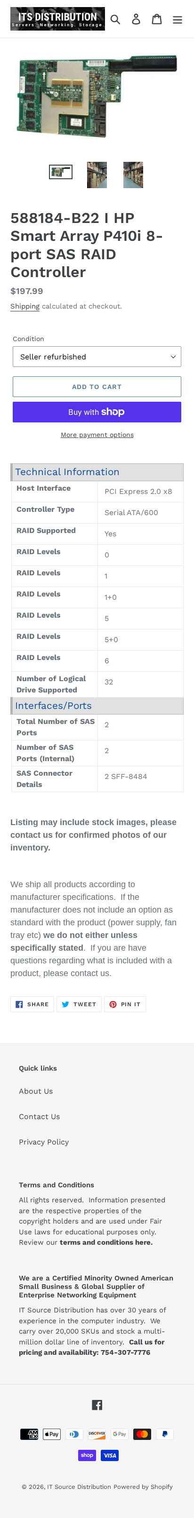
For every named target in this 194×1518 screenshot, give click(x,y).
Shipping (25, 306)
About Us (36, 1091)
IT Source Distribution (79, 1486)
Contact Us (39, 1116)
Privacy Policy (44, 1141)
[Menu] (177, 19)
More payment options (97, 434)
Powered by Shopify (143, 1486)
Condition (28, 338)
